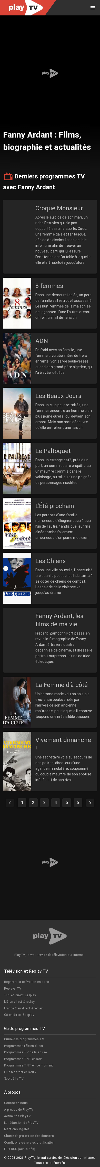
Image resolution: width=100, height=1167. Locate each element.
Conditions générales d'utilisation (29, 1142)
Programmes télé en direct (23, 1046)
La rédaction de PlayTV (21, 1123)
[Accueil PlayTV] (50, 937)
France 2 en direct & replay (23, 1008)
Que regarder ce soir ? (20, 1072)
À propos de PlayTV (18, 1109)
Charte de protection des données (29, 1136)
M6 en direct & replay (19, 1001)
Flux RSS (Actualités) (19, 1149)
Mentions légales (16, 1129)
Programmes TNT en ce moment (28, 1065)
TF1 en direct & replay (20, 995)
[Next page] (90, 803)
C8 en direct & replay (19, 1015)
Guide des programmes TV (24, 1039)
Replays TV (12, 988)
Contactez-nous (16, 1103)
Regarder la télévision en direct (27, 982)
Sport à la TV (14, 1078)
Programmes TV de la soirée (25, 1052)
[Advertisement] (50, 73)
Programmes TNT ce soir (23, 1059)
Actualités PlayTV (17, 1116)
